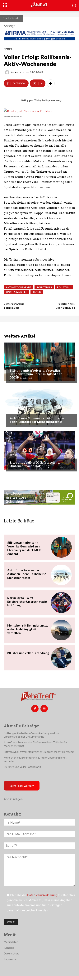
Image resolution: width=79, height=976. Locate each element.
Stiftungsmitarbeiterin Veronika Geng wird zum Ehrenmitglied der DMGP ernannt (36, 374)
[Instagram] (44, 708)
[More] (51, 83)
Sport (15, 18)
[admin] (8, 72)
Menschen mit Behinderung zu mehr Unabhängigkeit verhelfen (28, 629)
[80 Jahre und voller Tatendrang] (61, 657)
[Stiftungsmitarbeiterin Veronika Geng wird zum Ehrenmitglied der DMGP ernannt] (39, 362)
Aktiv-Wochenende (18, 287)
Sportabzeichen (16, 291)
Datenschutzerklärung (42, 895)
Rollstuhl (64, 287)
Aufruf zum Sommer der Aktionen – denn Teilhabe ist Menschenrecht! (37, 420)
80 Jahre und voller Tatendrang (28, 653)
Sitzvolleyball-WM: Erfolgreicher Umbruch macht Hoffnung (35, 464)
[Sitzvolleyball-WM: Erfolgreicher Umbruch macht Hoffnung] (39, 450)
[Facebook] (35, 708)
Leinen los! (11, 307)
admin (19, 72)
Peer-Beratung (65, 307)
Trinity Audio (41, 100)
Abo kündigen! (13, 799)
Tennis (37, 291)
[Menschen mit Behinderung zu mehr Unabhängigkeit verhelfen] (61, 630)
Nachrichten (18, 363)
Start (6, 18)
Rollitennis (44, 287)
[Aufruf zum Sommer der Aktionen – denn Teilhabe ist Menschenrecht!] (39, 406)
